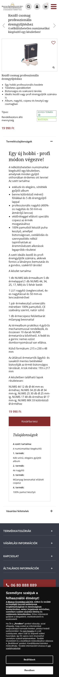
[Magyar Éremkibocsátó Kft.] (12, 7)
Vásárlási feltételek (17, 511)
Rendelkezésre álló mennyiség (12, 119)
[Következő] (54, 26)
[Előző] (4, 26)
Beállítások (29, 659)
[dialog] (29, 632)
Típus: (5, 112)
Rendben (29, 670)
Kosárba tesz (29, 421)
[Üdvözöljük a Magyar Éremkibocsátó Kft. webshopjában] (37, 6)
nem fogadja (28, 631)
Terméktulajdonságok (19, 141)
